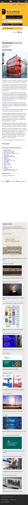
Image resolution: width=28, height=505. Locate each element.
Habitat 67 (6, 157)
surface (3, 94)
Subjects (7, 24)
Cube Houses (6, 154)
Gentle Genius (10, 175)
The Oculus (6, 168)
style (18, 131)
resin (18, 104)
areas (10, 133)
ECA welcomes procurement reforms (10, 475)
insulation (19, 94)
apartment (16, 130)
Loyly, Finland (6, 162)
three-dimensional (8, 87)
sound (17, 114)
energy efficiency (5, 90)
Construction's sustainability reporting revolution (12, 456)
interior (10, 128)
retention (19, 98)
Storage (6, 133)
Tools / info (17, 24)
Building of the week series (9, 151)
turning (25, 123)
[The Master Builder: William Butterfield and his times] (12, 256)
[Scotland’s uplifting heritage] (12, 387)
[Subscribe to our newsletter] (12, 18)
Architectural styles (7, 149)
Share (5, 181)
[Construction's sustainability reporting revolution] (12, 469)
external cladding (18, 95)
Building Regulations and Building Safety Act (11, 333)
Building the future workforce (8, 263)
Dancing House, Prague (8, 155)
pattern (15, 134)
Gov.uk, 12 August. (6, 393)
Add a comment (12, 181)
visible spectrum (21, 113)
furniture (14, 133)
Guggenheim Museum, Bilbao (9, 156)
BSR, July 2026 (6, 353)
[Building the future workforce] (12, 275)
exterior (15, 94)
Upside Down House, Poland (9, 170)
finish (10, 102)
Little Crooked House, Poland (9, 160)
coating (24, 102)
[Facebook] (16, 32)
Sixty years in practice (7, 233)
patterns (13, 131)
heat (16, 98)
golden (15, 126)
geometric (9, 131)
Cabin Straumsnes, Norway (9, 152)
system (3, 95)
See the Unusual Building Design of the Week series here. (13, 139)
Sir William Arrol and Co (7, 373)
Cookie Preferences (5, 499)
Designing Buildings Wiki (15, 147)
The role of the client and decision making (11, 435)
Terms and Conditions (5, 501)
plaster (11, 104)
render (12, 97)
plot (7, 84)
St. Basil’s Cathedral (8, 167)
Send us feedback (21, 181)
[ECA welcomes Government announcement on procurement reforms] (12, 488)
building (24, 105)
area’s (22, 130)
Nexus (5, 165)
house (11, 80)
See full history (5, 47)
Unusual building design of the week (11, 169)
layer (24, 97)
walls (18, 119)
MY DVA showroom (7, 164)
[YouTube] (21, 32)
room (18, 136)
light (11, 88)
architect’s (22, 84)
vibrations (19, 126)
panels (7, 97)
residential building (5, 120)
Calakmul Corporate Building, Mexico (11, 153)
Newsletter (14, 4)
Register (19, 4)
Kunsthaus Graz (7, 159)
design (9, 82)
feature (5, 134)
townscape (21, 111)
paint (14, 104)
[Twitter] (18, 32)
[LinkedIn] (20, 32)
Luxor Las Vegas (7, 163)
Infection (22, 136)
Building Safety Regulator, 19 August (10, 281)
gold (3, 126)
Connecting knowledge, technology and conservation (13, 303)
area (25, 128)
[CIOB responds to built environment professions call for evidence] (12, 448)
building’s (13, 98)
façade (13, 87)
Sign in (24, 4)
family (25, 84)
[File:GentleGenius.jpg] (14, 78)
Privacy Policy (13, 499)
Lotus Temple (6, 161)
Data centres (5, 415)
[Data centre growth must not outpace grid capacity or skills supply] (12, 429)
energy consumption (9, 100)
